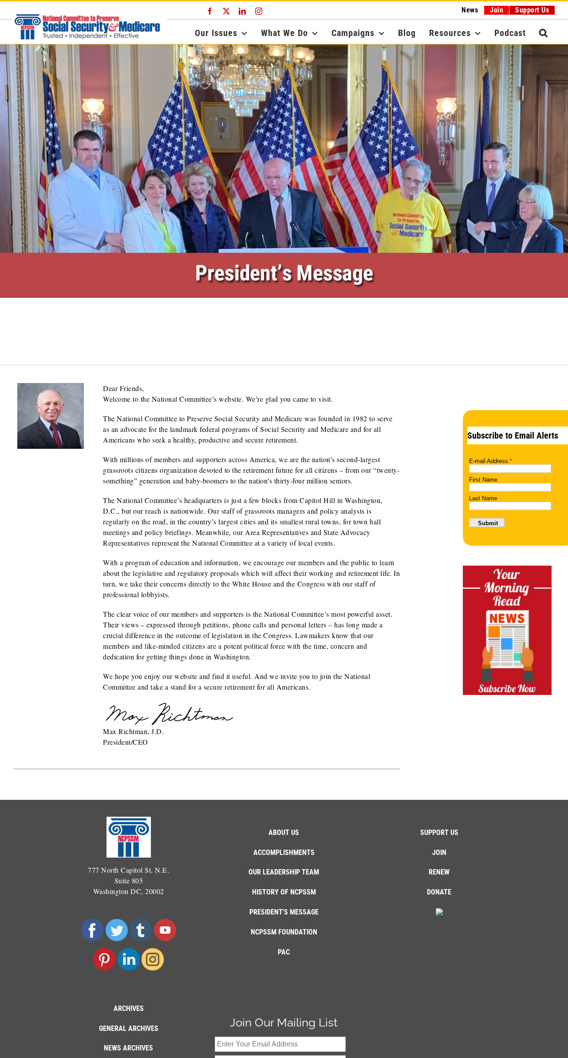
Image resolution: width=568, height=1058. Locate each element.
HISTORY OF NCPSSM (284, 892)
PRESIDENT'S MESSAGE (284, 912)
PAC (284, 952)
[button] (543, 33)
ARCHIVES (129, 1008)
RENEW (439, 872)
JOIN (439, 852)
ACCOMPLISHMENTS (284, 852)
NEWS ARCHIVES (128, 1048)
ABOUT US (283, 832)
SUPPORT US (439, 832)
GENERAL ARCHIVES (128, 1028)
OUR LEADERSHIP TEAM (283, 872)
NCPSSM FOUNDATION (284, 932)
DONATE (439, 892)
